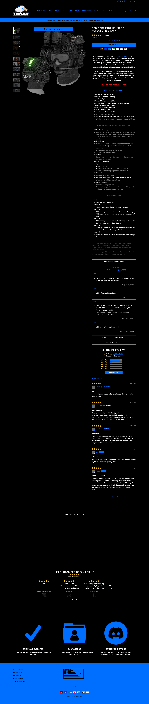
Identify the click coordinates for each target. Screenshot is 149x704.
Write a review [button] (113, 372)
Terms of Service (18, 670)
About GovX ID (18, 678)
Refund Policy (18, 672)
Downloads (74, 10)
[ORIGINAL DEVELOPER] (33, 633)
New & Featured (44, 10)
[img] (96, 384)
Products (60, 10)
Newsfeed (86, 10)
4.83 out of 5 (118, 354)
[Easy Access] (74, 633)
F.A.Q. (96, 10)
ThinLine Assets (123, 56)
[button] (97, 35)
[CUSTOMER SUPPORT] (116, 633)
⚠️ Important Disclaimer (114, 337)
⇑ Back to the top (19, 681)
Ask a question (113, 342)
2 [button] (112, 496)
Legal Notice (17, 675)
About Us (106, 10)
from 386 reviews (74, 577)
